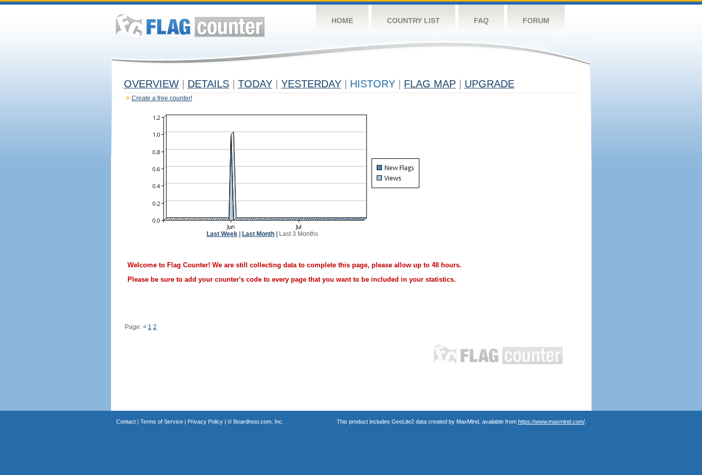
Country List (413, 20)
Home (342, 20)
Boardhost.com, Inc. (258, 421)
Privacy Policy (205, 421)
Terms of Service (161, 421)
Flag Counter (190, 25)
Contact (126, 421)
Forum (536, 20)
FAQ (481, 20)
